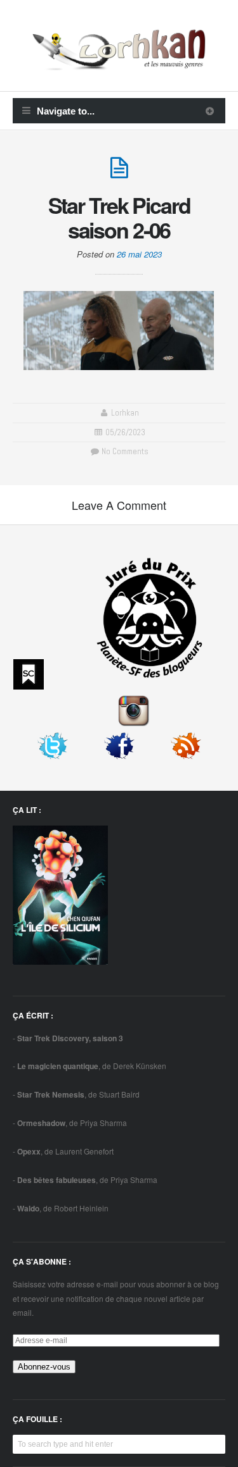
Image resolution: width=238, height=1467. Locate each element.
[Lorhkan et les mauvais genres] (119, 62)
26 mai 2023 (139, 254)
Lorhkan (125, 412)
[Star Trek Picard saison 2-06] (119, 173)
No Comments (124, 451)
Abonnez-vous (44, 1366)
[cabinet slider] (209, 110)
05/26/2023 (125, 432)
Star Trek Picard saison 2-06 (119, 217)
